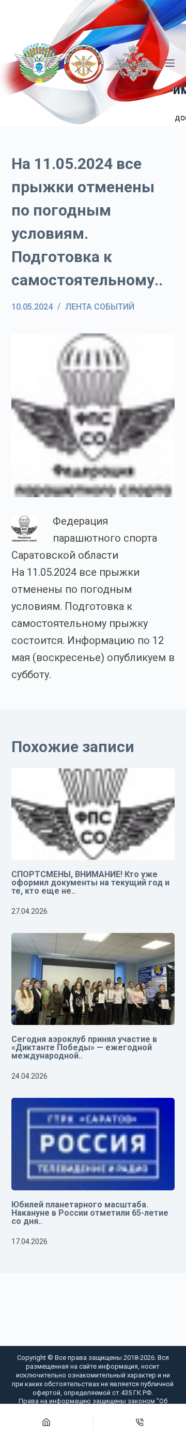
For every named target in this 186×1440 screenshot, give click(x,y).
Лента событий (99, 307)
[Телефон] (140, 1421)
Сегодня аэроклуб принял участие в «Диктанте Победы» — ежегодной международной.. (84, 1047)
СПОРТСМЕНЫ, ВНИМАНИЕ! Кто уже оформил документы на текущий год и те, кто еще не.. (90, 882)
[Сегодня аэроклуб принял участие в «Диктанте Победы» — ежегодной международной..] (93, 979)
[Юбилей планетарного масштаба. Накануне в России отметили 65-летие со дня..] (93, 1144)
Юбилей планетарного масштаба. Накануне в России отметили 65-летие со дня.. (89, 1213)
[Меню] (170, 63)
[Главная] (46, 1421)
